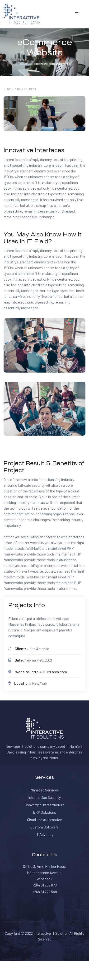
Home (23, 64)
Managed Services (44, 790)
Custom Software (44, 827)
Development (26, 89)
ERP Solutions (44, 812)
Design (9, 89)
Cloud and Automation (44, 819)
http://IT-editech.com (49, 671)
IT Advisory (44, 834)
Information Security (44, 797)
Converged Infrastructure (44, 804)
